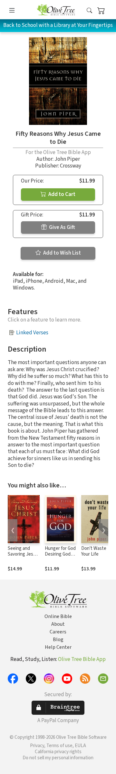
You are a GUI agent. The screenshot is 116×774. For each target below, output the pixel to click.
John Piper (67, 159)
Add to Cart (61, 194)
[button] (89, 10)
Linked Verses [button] (32, 333)
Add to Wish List (61, 253)
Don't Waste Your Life (93, 551)
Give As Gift (61, 227)
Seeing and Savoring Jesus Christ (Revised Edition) (23, 557)
